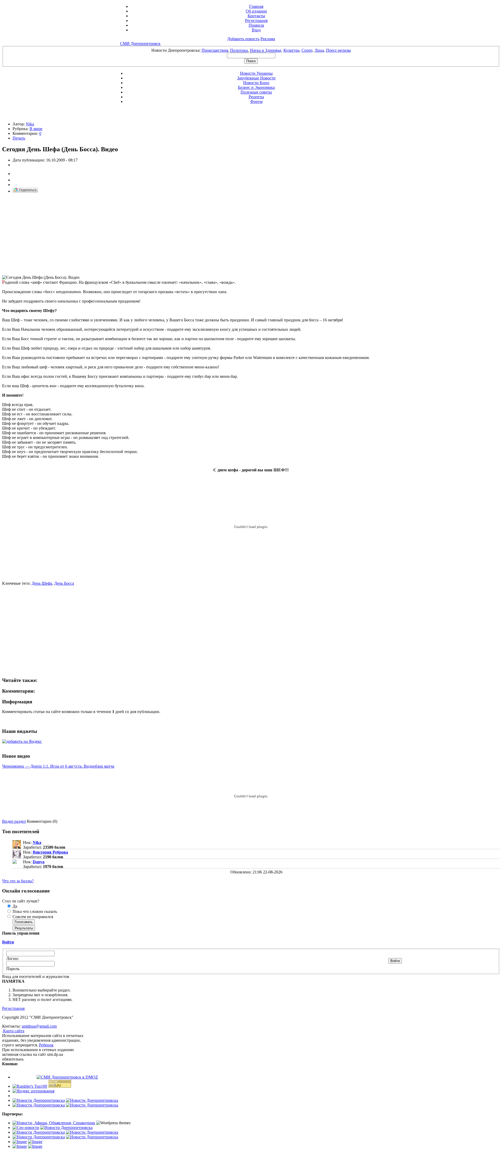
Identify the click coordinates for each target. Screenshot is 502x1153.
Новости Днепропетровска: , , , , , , (251, 50)
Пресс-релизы (338, 50)
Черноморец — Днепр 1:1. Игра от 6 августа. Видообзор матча (58, 766)
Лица (319, 50)
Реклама (267, 39)
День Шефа (42, 583)
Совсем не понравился (32, 916)
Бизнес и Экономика (256, 87)
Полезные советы (256, 92)
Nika (30, 124)
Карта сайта (13, 1031)
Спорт (306, 50)
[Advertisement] (46, 234)
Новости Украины (256, 73)
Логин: (12, 958)
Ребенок (46, 1045)
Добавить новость (243, 39)
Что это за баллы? (18, 881)
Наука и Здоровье (265, 50)
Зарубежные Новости (256, 78)
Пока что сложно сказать (34, 911)
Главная (256, 6)
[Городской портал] (54, 1123)
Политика (239, 50)
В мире (36, 128)
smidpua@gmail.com (39, 1026)
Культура (291, 50)
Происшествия (215, 50)
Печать (19, 138)
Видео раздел (14, 821)
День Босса (64, 583)
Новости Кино (256, 82)
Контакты (256, 16)
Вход (256, 30)
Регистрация (256, 20)
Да (14, 906)
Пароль (12, 968)
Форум (256, 101)
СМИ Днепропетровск (140, 43)
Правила (256, 25)
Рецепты (256, 97)
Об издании (256, 11)
